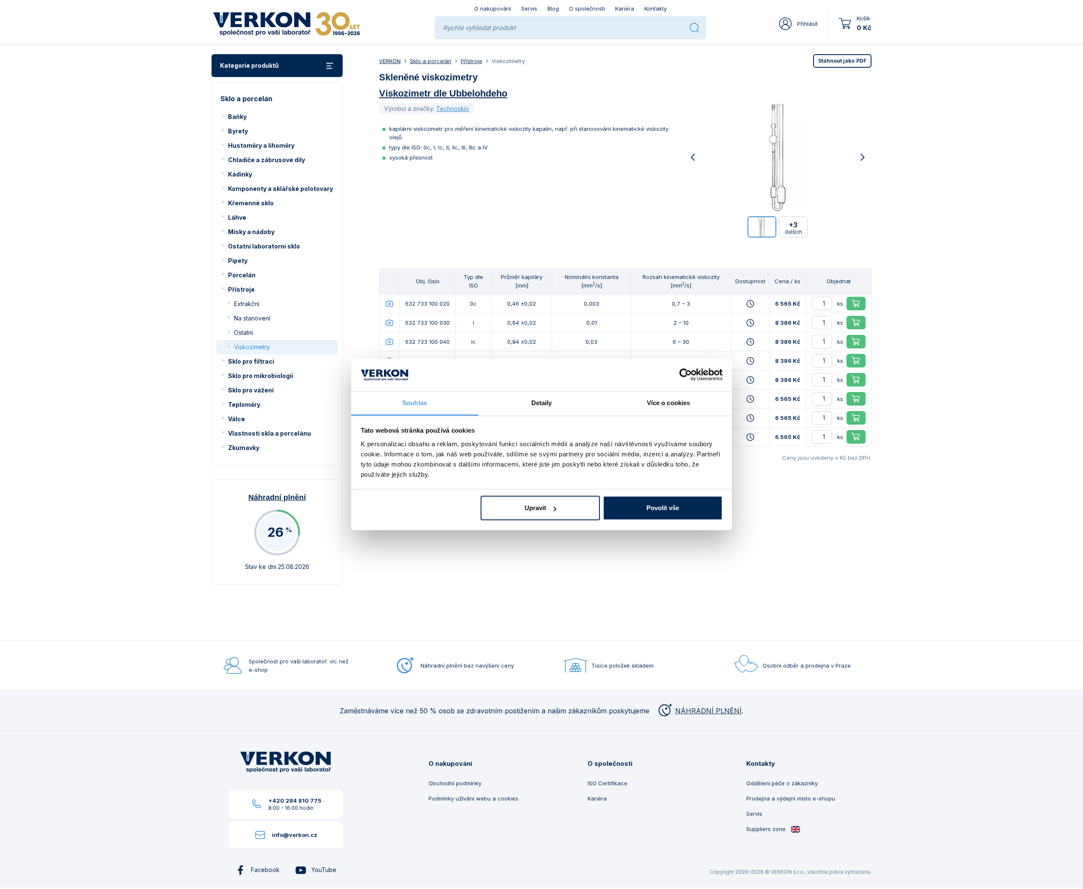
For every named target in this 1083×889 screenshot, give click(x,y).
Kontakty (655, 8)
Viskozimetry (252, 347)
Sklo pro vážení (251, 390)
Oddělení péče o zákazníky (782, 783)
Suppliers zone (766, 829)
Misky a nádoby (251, 231)
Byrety (238, 131)
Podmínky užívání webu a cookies (473, 798)
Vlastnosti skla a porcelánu (269, 433)
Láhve (237, 217)
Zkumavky (243, 447)
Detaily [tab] (541, 402)
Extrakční (246, 303)
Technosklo (452, 108)
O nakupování (492, 8)
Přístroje (241, 289)
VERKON (390, 61)
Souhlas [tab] (414, 402)
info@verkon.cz (294, 834)
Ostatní (243, 332)
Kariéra (624, 8)
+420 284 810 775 (295, 800)
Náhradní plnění (277, 497)
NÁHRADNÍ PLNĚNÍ (708, 711)
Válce (236, 418)
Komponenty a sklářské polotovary (280, 188)
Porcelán (242, 275)
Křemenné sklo (251, 203)
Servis (529, 8)
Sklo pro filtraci (251, 361)
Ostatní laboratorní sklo (264, 246)
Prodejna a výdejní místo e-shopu (790, 798)
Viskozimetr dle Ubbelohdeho (443, 93)
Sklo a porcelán (430, 61)
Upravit (535, 507)
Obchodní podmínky (455, 783)
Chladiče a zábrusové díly (266, 159)
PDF (842, 61)
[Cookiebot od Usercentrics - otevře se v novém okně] (686, 375)
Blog (553, 8)
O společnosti (587, 8)
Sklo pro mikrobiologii (260, 375)
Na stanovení (252, 318)
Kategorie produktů (249, 65)
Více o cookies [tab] (668, 402)
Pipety (237, 260)
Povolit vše (662, 507)
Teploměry (244, 404)
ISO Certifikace (607, 783)
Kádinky (240, 174)
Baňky (237, 116)
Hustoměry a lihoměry (261, 145)
